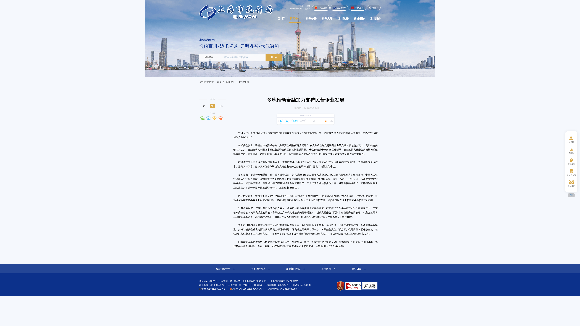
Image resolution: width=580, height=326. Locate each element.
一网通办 (359, 7)
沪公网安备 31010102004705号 (247, 289)
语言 (374, 7)
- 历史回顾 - (356, 268)
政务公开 (311, 18)
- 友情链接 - (326, 268)
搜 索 (274, 57)
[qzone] (214, 118)
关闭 (571, 195)
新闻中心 (295, 18)
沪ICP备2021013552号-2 (213, 289)
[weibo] (220, 118)
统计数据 (343, 18)
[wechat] (202, 118)
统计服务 (375, 18)
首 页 (281, 18)
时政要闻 (244, 82)
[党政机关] (341, 286)
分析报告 (359, 18)
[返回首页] (236, 12)
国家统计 (341, 7)
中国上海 (322, 7)
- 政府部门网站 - (293, 268)
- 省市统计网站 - (258, 268)
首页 (219, 82)
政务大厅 (327, 18)
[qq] (208, 118)
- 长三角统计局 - (223, 268)
